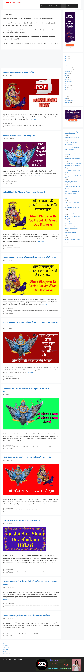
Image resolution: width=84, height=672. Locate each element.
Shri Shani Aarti (23, 510)
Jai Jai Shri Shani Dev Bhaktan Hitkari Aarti (22, 520)
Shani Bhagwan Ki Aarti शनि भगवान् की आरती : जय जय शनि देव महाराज (30, 257)
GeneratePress (19, 659)
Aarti (6, 245)
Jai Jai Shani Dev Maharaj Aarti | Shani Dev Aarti (24, 192)
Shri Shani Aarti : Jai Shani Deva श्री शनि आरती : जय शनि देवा (27, 457)
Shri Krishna (68, 90)
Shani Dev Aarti (21, 571)
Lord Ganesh (68, 67)
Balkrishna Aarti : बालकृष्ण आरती (72, 207)
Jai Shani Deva (8, 447)
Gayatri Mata (68, 65)
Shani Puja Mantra (29, 633)
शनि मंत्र (36, 633)
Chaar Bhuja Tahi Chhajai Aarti (12, 378)
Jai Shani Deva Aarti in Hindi (12, 510)
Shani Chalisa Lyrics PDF (23, 125)
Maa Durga (67, 71)
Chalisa (6, 603)
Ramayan (67, 79)
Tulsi (66, 98)
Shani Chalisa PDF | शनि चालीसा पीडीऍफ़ (18, 72)
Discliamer (51, 5)
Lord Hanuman (68, 69)
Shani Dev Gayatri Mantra (11, 181)
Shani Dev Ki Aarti (30, 571)
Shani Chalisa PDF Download (36, 125)
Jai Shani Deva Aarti (17, 447)
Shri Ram (67, 92)
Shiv (66, 87)
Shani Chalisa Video (54, 605)
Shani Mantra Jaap (20, 633)
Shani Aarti (34, 310)
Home (76, 5)
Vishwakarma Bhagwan (70, 100)
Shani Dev (10, 123)
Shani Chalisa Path (45, 605)
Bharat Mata (67, 61)
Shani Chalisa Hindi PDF (10, 125)
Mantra (6, 180)
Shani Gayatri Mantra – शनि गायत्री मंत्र (19, 135)
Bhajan (66, 58)
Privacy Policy (44, 5)
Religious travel (68, 81)
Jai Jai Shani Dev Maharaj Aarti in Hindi (14, 310)
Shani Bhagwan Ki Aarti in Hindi (44, 310)
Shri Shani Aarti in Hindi (32, 510)
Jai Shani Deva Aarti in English (30, 447)
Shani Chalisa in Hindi (35, 605)
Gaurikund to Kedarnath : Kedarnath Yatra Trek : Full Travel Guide (72, 233)
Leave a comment (9, 127)
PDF (6, 123)
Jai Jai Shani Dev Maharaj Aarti (12, 247)
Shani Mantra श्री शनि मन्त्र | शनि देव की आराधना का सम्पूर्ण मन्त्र (27, 615)
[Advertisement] (31, 59)
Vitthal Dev (67, 102)
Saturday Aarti (27, 310)
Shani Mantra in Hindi (10, 633)
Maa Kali (67, 73)
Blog (63, 5)
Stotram (66, 94)
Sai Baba (67, 83)
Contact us (58, 5)
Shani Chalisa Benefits (10, 605)
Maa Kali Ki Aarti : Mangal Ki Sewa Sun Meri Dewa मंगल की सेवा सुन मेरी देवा (73, 165)
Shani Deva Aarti (39, 571)
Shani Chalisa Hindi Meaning (22, 605)
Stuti (66, 96)
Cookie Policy (69, 5)
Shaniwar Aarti (14, 312)
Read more (33, 119)
